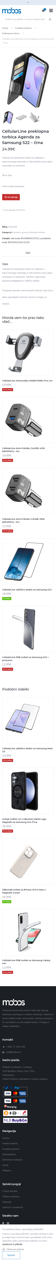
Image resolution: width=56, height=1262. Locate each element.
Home (5, 28)
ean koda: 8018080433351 (25, 238)
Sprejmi (11, 1255)
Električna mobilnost (12, 1159)
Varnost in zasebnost (12, 1207)
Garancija (6, 1202)
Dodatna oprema (23, 28)
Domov (6, 1138)
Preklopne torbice (10, 33)
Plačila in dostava (11, 1196)
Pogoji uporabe (10, 1191)
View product (28, 358)
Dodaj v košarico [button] (21, 567)
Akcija (5, 1165)
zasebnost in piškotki (12, 1244)
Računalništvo (9, 1154)
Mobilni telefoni (10, 1143)
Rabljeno (6, 1170)
